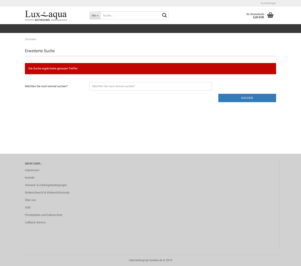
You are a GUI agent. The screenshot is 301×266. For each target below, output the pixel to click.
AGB (27, 207)
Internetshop (137, 260)
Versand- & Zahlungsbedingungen (46, 185)
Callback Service (35, 222)
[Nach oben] (288, 259)
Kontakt (30, 177)
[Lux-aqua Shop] (54, 15)
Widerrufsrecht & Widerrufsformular (47, 192)
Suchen (247, 98)
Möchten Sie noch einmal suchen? (46, 86)
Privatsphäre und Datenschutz (43, 215)
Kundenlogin (268, 3)
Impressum (32, 170)
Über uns (30, 200)
